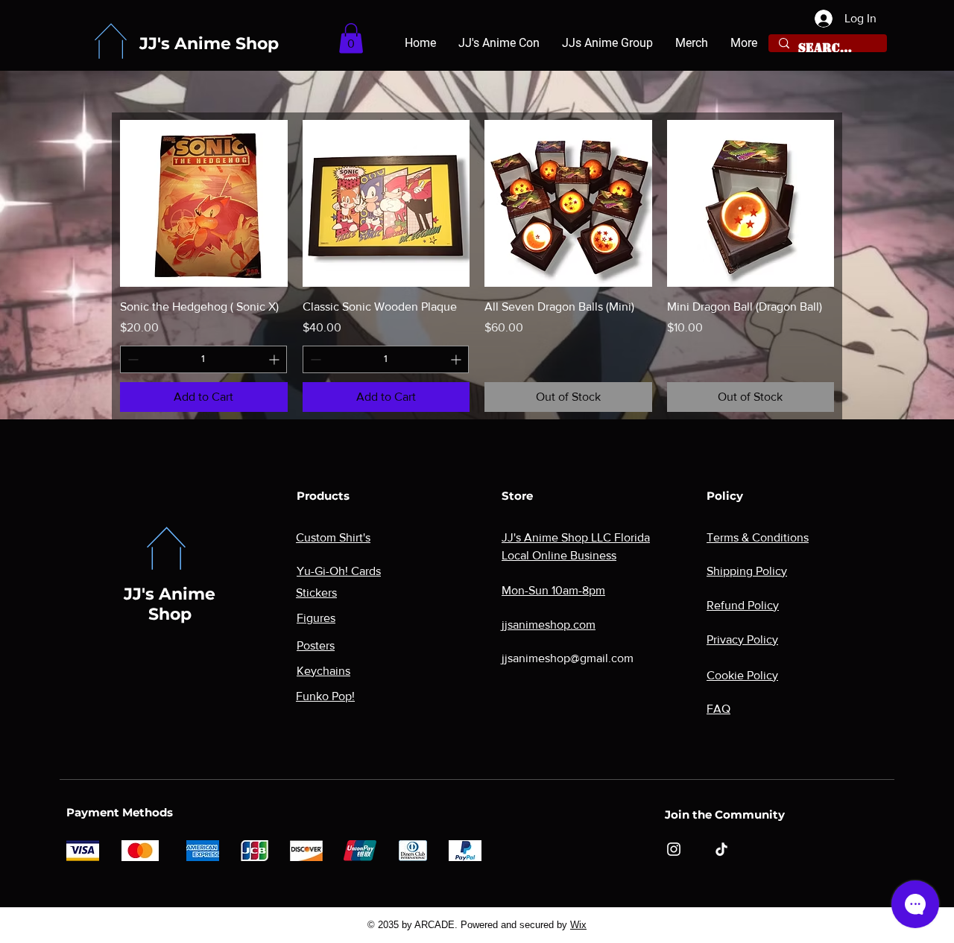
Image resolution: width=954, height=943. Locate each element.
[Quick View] (204, 204)
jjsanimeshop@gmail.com (568, 658)
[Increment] (275, 359)
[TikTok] (721, 849)
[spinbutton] (203, 359)
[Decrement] (131, 359)
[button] (351, 38)
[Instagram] (674, 849)
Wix (578, 924)
